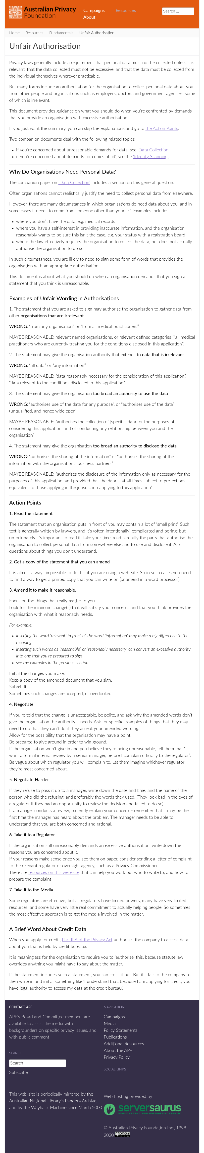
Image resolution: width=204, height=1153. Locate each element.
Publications (115, 1037)
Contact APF (20, 1007)
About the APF (118, 1050)
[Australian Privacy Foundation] (42, 12)
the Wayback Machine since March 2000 (63, 1108)
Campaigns (94, 10)
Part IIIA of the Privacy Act (87, 940)
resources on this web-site (54, 872)
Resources (126, 10)
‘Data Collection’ (153, 150)
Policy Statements (121, 1030)
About (89, 17)
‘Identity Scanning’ (150, 157)
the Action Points (162, 128)
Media (110, 1024)
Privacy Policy (117, 1057)
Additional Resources (124, 1044)
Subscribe (18, 1072)
